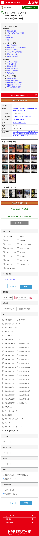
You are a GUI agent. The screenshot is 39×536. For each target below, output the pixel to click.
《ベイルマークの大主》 (14, 52)
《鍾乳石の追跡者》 (13, 56)
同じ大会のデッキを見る (19, 209)
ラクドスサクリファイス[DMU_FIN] (24, 117)
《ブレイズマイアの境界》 (15, 33)
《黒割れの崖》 (11, 31)
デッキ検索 (7, 7)
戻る (19, 223)
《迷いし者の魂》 (12, 54)
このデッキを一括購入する (18, 95)
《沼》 (8, 40)
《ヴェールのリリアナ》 (14, 83)
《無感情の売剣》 (12, 45)
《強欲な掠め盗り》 (13, 50)
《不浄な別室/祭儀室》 (14, 87)
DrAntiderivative (18, 120)
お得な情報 (9, 522)
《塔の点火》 (10, 73)
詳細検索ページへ (31, 8)
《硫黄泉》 (10, 38)
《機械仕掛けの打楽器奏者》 (16, 47)
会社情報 (8, 519)
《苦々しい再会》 (12, 62)
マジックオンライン (19, 123)
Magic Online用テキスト (19, 100)
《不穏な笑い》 (11, 64)
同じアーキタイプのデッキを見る (20, 216)
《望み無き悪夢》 (12, 68)
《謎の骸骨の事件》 (13, 80)
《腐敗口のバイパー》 (14, 85)
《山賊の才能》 (11, 78)
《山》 (8, 35)
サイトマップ (10, 516)
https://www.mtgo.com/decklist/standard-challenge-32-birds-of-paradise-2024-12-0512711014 (25, 134)
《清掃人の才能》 (12, 70)
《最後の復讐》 (11, 66)
